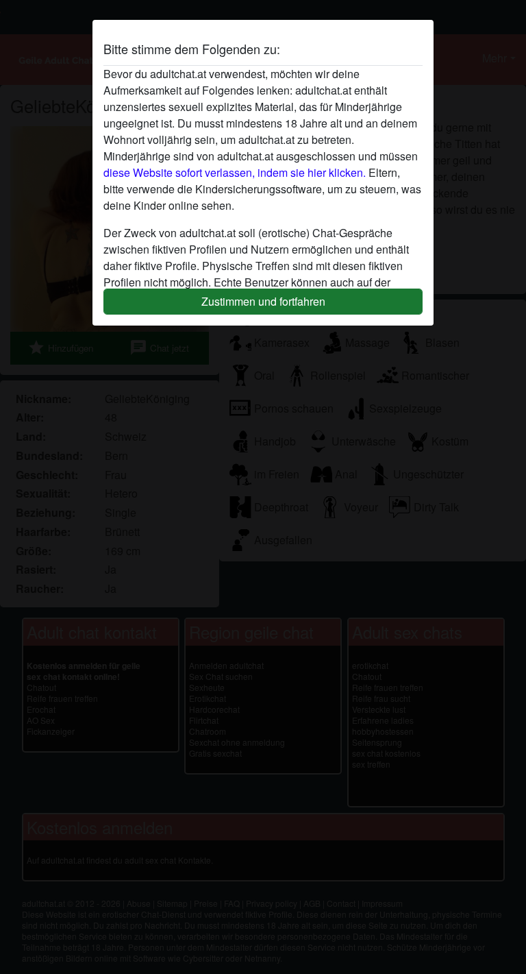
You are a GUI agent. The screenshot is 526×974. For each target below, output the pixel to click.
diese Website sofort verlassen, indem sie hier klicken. (234, 172)
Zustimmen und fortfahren (263, 301)
